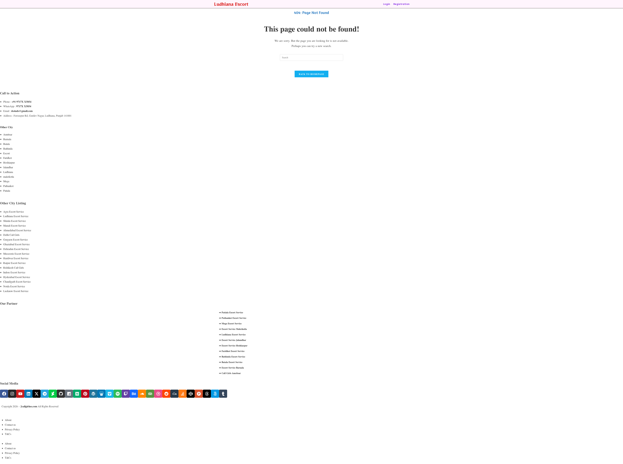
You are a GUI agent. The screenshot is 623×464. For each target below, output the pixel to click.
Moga (6, 181)
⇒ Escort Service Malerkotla (233, 329)
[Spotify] (118, 394)
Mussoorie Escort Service (16, 253)
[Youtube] (20, 394)
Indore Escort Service (14, 272)
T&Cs (8, 434)
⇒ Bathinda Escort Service (232, 356)
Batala (6, 144)
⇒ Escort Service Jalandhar (232, 340)
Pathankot (8, 186)
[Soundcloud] (142, 394)
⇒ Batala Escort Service (230, 362)
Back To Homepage (311, 74)
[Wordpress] (93, 394)
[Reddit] (166, 394)
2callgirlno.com (28, 406)
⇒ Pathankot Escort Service (232, 318)
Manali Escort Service (14, 225)
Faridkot (7, 157)
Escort (6, 153)
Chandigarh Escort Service (17, 281)
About (8, 420)
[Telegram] (45, 394)
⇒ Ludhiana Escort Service (232, 334)
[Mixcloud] (174, 394)
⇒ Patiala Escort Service (231, 312)
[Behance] (134, 394)
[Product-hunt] (199, 394)
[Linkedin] (28, 394)
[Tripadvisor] (150, 394)
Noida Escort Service (14, 286)
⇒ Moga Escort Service (230, 323)
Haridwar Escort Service (15, 258)
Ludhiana (8, 172)
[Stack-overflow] (182, 394)
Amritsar (7, 134)
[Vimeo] (109, 394)
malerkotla (8, 176)
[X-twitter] (36, 394)
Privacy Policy (12, 429)
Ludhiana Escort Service (15, 216)
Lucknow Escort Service (15, 291)
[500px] (215, 394)
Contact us (10, 424)
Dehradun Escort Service (16, 249)
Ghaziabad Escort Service (16, 244)
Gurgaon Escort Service (15, 239)
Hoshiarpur (9, 162)
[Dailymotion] (69, 394)
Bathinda (7, 148)
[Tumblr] (223, 394)
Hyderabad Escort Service (16, 277)
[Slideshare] (101, 394)
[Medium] (77, 394)
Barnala (7, 139)
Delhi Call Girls (11, 234)
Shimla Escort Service (14, 220)
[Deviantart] (53, 394)
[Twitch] (126, 394)
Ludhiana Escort (231, 4)
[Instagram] (12, 394)
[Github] (61, 394)
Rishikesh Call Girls (13, 267)
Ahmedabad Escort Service (17, 230)
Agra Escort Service (13, 211)
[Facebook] (4, 394)
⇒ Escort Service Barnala (231, 367)
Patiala (6, 190)
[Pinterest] (85, 394)
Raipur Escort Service (14, 263)
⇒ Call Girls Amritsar (230, 373)
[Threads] (207, 394)
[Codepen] (191, 394)
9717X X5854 (23, 106)
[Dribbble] (158, 394)
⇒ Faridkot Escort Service (231, 351)
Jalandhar (8, 167)
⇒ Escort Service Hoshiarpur (233, 345)
